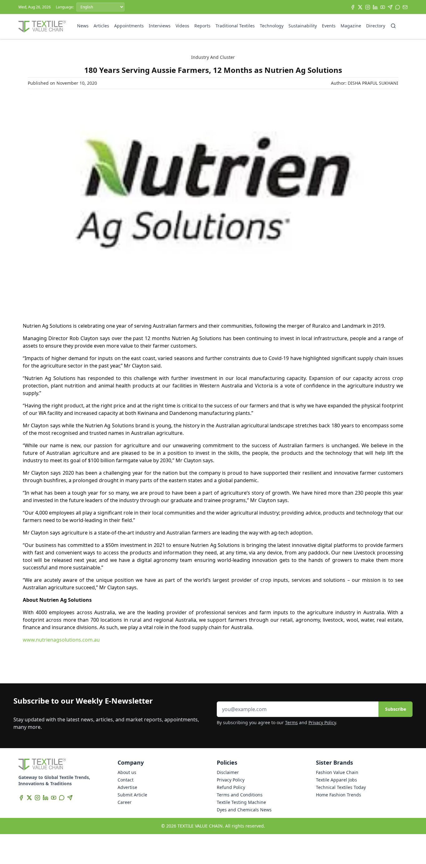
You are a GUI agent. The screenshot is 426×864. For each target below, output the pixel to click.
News (83, 26)
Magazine (351, 26)
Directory (375, 26)
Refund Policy (231, 787)
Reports (202, 26)
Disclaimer (228, 772)
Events (329, 26)
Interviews (160, 26)
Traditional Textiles (235, 26)
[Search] (393, 26)
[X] (360, 7)
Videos (182, 26)
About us (127, 772)
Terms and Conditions (240, 795)
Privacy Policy (322, 722)
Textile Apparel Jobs (336, 780)
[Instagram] (367, 7)
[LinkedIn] (375, 7)
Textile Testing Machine (241, 802)
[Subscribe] (405, 7)
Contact (125, 780)
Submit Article (132, 795)
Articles (101, 26)
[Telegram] (390, 7)
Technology (271, 26)
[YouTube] (382, 7)
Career (125, 802)
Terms (291, 722)
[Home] (42, 26)
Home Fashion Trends (338, 795)
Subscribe (395, 709)
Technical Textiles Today (341, 787)
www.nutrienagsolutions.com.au (61, 639)
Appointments (129, 26)
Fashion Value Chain (337, 772)
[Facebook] (352, 7)
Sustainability (302, 26)
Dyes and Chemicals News (244, 810)
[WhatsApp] (397, 7)
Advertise (127, 787)
